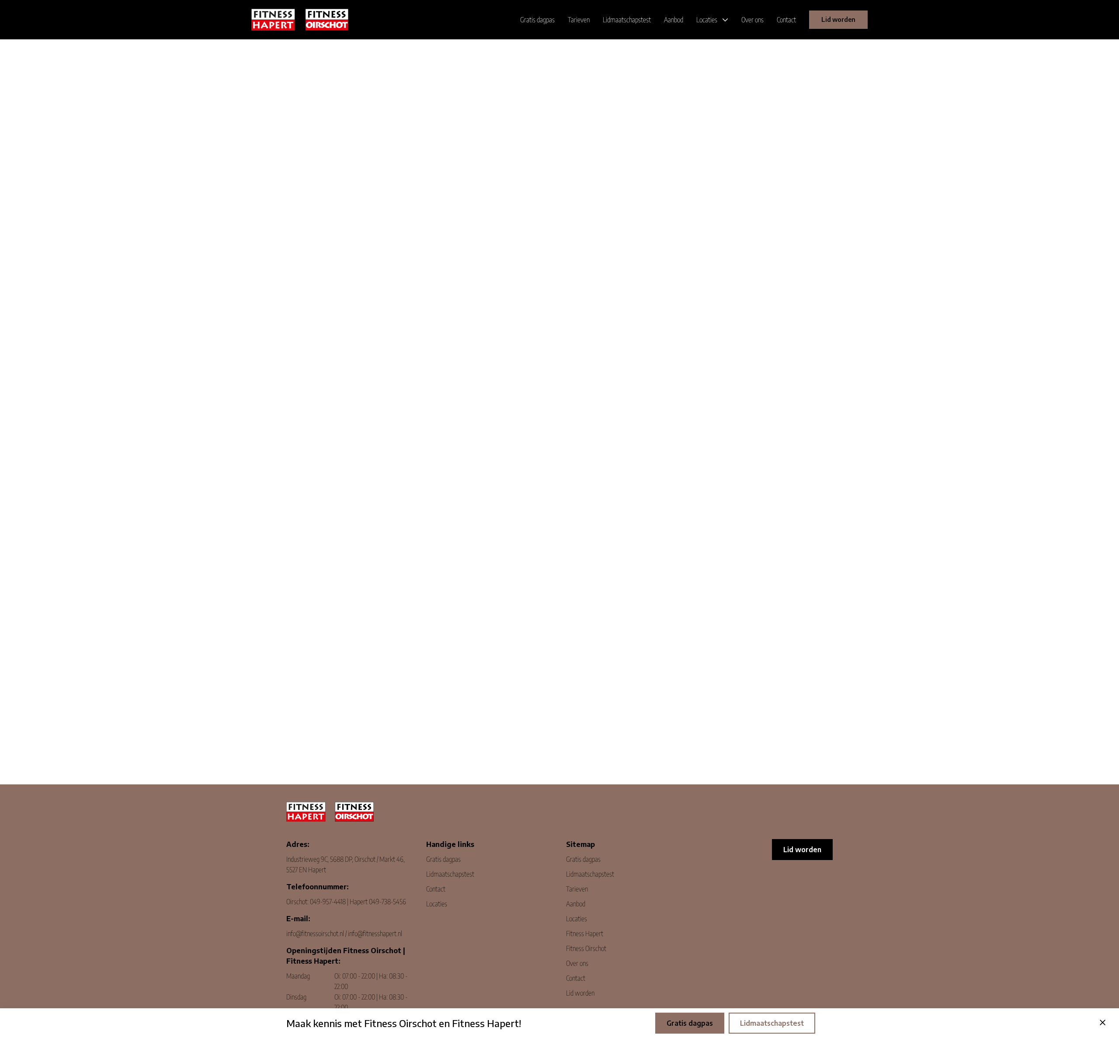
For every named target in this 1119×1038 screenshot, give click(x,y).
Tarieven (577, 889)
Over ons (577, 963)
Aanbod (575, 903)
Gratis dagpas (443, 859)
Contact (435, 889)
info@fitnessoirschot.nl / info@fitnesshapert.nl (344, 933)
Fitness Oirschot (586, 948)
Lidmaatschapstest (450, 874)
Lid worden (838, 19)
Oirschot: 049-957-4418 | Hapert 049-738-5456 (346, 901)
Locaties (436, 903)
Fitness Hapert (584, 933)
